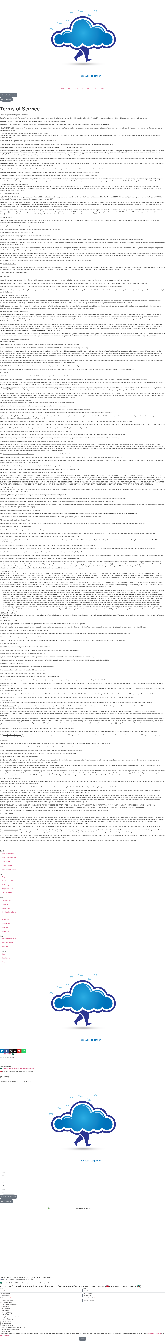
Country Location (87, 1293)
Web (88, 88)
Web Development (7, 942)
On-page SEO (6, 923)
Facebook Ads (6, 900)
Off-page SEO (6, 931)
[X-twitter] (15, 1051)
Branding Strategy (6, 1313)
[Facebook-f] (6, 1051)
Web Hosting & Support (9, 938)
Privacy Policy (4, 1076)
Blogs (102, 88)
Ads (69, 88)
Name (2, 1288)
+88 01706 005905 (6, 1054)
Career (4, 954)
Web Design (5, 946)
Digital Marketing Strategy (9, 1304)
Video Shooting (6, 1331)
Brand (62, 88)
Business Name (5, 1298)
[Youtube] (19, 1051)
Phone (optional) (5, 1293)
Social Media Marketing (9, 912)
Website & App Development (10, 1329)
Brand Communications (9, 857)
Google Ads (5, 877)
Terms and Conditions (154, 1333)
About (95, 88)
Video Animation (6, 1323)
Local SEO (5, 927)
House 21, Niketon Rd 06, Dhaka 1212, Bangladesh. (18, 1068)
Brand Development (8, 853)
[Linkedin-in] (2, 1051)
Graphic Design (6, 861)
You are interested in (6, 1302)
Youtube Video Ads (7, 881)
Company (3, 951)
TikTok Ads (5, 904)
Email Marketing (7, 892)
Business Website (88, 1298)
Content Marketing (7, 865)
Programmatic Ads (7, 889)
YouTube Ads (5, 1308)
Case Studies (6, 958)
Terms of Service (5, 1078)
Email (84, 1288)
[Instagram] (11, 1051)
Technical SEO (6, 919)
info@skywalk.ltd (5, 1061)
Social (76, 88)
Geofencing (5, 885)
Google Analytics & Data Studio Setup (13, 1327)
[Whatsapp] (23, 1051)
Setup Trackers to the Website (10, 1317)
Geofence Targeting (7, 1325)
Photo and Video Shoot (9, 869)
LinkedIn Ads (6, 908)
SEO (82, 88)
